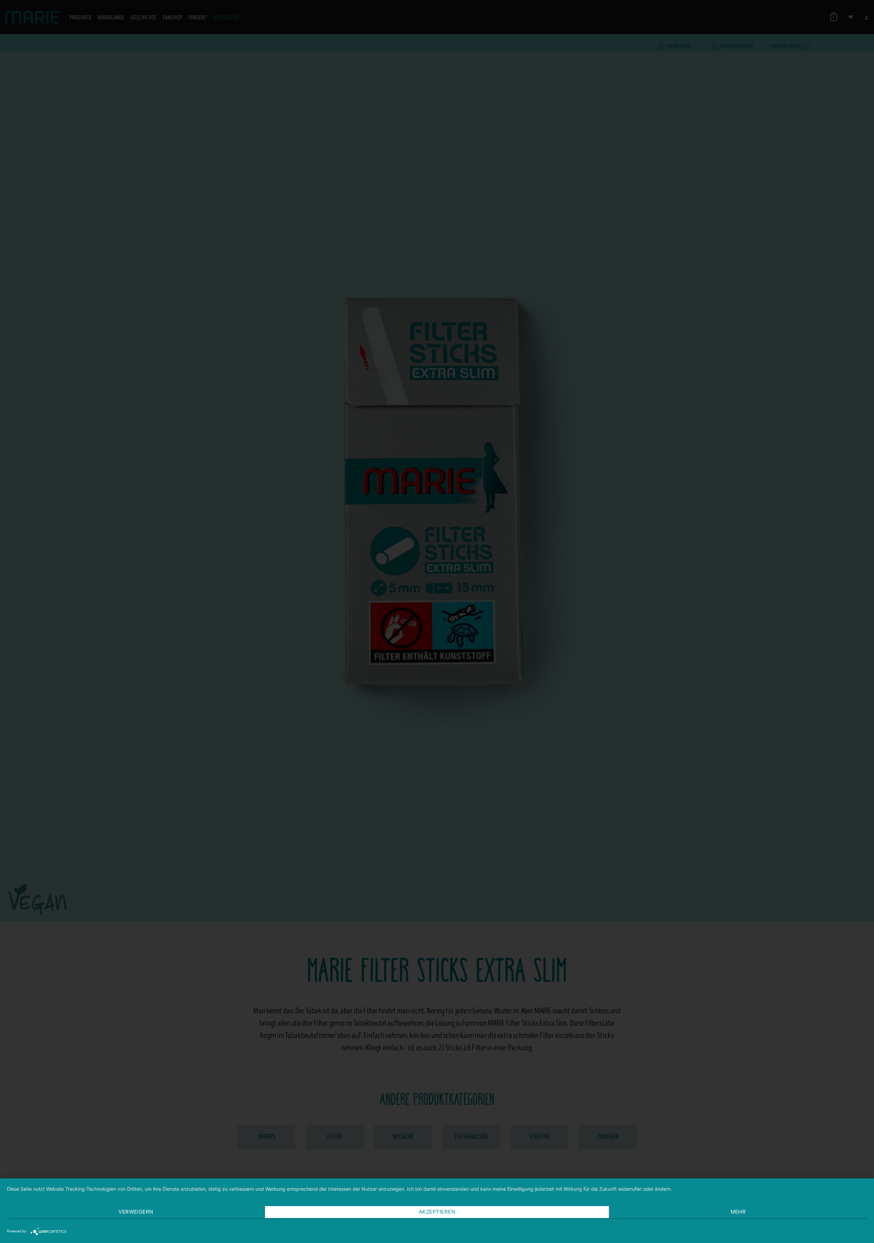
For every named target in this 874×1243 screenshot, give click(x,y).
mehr (738, 1211)
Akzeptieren (437, 1211)
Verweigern (135, 1211)
